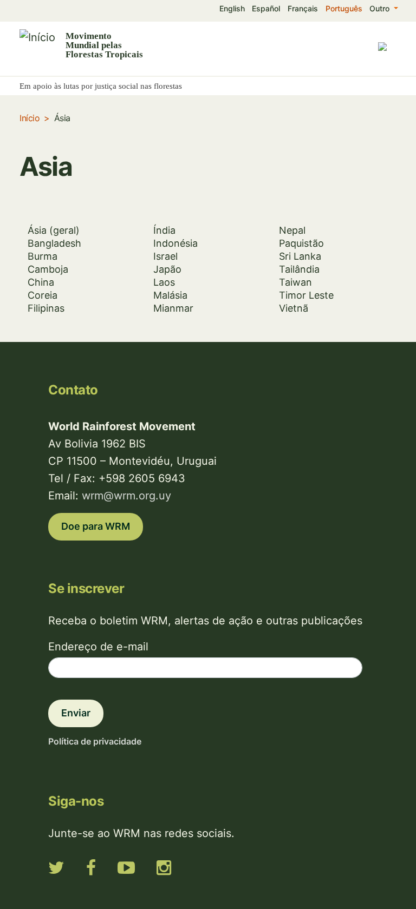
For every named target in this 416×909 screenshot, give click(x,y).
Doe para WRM (95, 526)
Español (266, 8)
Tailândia (299, 269)
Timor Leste (306, 295)
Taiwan (295, 282)
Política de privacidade (94, 741)
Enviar (75, 713)
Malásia (170, 295)
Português (344, 8)
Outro (380, 8)
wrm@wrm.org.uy (126, 495)
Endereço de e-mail (98, 646)
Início (30, 118)
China (41, 282)
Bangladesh (54, 243)
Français (303, 8)
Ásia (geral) (54, 230)
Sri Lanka (300, 256)
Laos (164, 282)
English (232, 8)
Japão (167, 269)
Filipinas (46, 308)
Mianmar (173, 308)
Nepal (292, 230)
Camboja (48, 269)
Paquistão (301, 243)
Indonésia (175, 243)
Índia (164, 230)
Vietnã (293, 308)
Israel (165, 256)
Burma (42, 256)
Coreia (42, 295)
